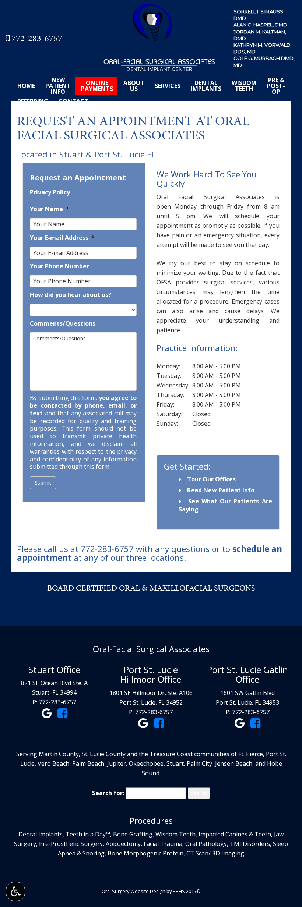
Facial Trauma (163, 844)
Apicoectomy (123, 844)
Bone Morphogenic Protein (145, 853)
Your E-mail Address (62, 238)
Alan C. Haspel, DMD (260, 25)
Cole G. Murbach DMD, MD (264, 61)
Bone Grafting (132, 834)
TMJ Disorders (250, 844)
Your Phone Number (59, 266)
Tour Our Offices (211, 479)
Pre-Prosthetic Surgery (71, 844)
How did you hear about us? (70, 295)
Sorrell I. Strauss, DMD (258, 14)
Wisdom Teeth (175, 834)
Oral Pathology (206, 844)
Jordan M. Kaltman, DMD (259, 35)
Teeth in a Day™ (88, 834)
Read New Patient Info (220, 490)
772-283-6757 (36, 38)
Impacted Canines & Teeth (235, 834)
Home (26, 86)
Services (167, 86)
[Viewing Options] (15, 891)
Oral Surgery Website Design (133, 891)
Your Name (49, 209)
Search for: (108, 793)
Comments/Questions (62, 323)
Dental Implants (40, 834)
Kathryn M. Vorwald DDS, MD (262, 48)
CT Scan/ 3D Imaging (215, 853)
